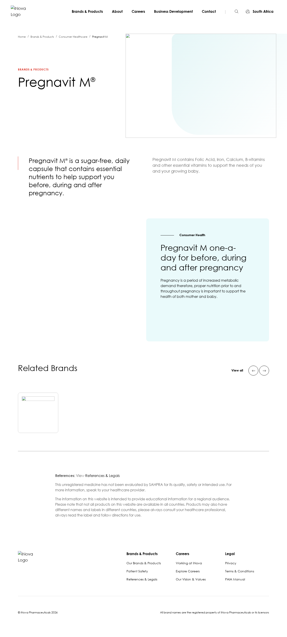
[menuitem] (89, 11)
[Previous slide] (253, 371)
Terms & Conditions (239, 571)
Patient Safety (137, 571)
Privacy (230, 563)
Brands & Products (87, 11)
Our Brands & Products (143, 563)
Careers (138, 11)
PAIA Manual (235, 579)
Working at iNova (189, 563)
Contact (209, 11)
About (117, 11)
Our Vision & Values (191, 579)
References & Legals (102, 475)
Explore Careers (188, 571)
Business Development (173, 11)
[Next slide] (264, 371)
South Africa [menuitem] (263, 11)
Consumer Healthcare (73, 36)
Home (22, 36)
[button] (236, 11)
